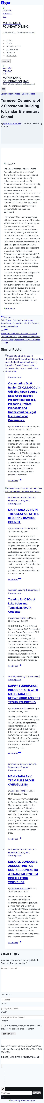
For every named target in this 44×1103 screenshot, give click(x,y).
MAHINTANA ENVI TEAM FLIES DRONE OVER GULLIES (21, 780)
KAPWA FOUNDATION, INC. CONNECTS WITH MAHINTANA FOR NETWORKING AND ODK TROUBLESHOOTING (24, 694)
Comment (6, 994)
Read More (14, 481)
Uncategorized (28, 94)
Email (4, 1012)
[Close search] (3, 1089)
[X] (6, 4)
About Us (11, 52)
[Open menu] (3, 89)
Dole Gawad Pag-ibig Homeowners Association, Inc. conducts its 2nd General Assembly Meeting (20, 322)
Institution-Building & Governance (23, 590)
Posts (9, 43)
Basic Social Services (10, 94)
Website (4, 1021)
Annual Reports (14, 46)
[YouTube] (8, 4)
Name (4, 1003)
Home (9, 40)
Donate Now (12, 49)
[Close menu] (1, 1066)
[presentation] (24, 363)
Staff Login (11, 55)
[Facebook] (3, 4)
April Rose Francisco (12, 123)
